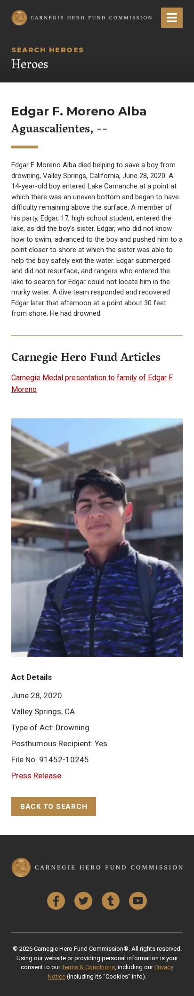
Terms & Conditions (88, 967)
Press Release (36, 775)
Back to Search (54, 806)
